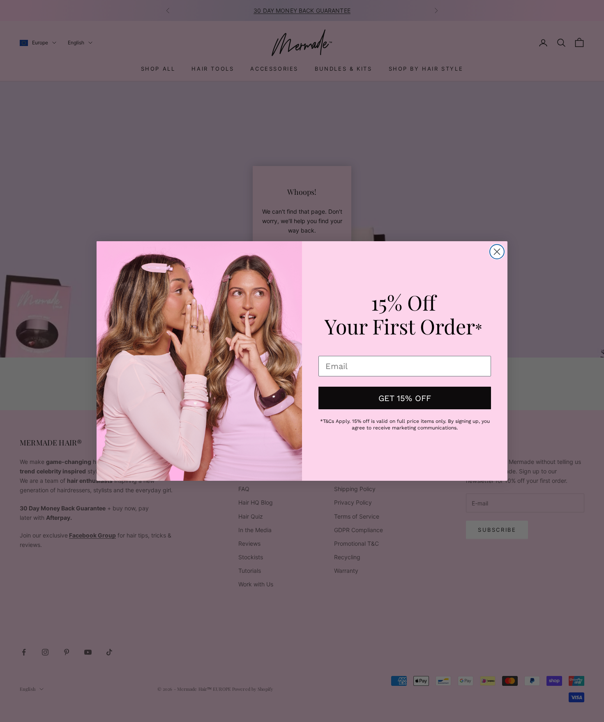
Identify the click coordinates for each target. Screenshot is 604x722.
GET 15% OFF (404, 398)
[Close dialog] (497, 252)
